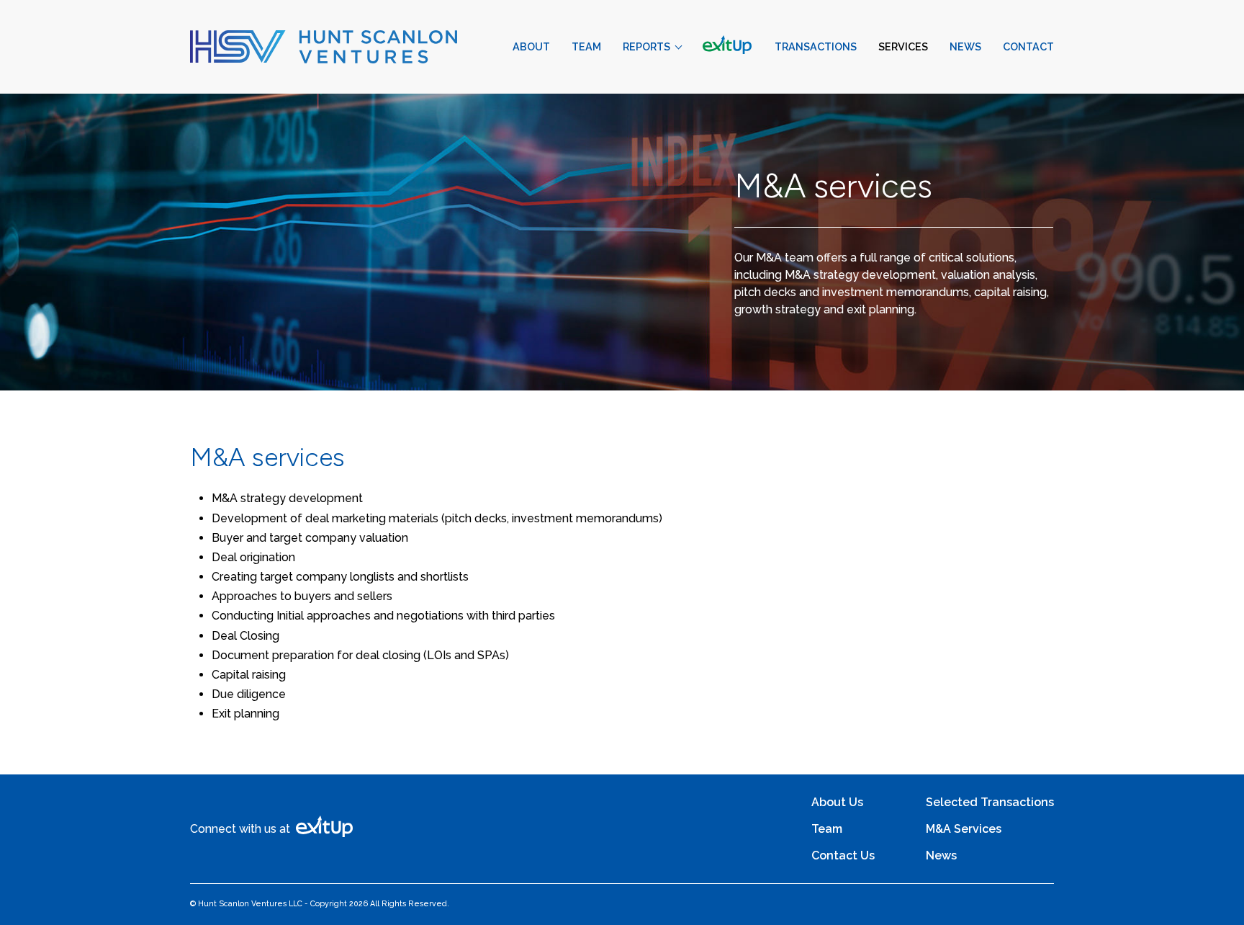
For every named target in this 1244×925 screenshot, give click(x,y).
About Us (837, 802)
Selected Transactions (990, 802)
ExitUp (728, 46)
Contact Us (843, 855)
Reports (646, 46)
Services (903, 46)
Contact (1028, 46)
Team (586, 46)
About (531, 46)
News (965, 46)
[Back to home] (323, 46)
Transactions (816, 46)
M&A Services (963, 829)
